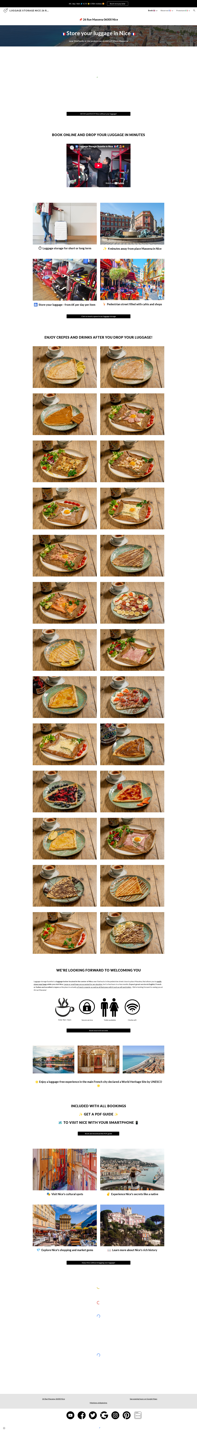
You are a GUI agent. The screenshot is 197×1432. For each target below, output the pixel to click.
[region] (98, 3)
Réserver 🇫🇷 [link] (166, 10)
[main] (98, 19)
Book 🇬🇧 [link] (151, 10)
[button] (194, 10)
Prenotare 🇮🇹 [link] (182, 10)
